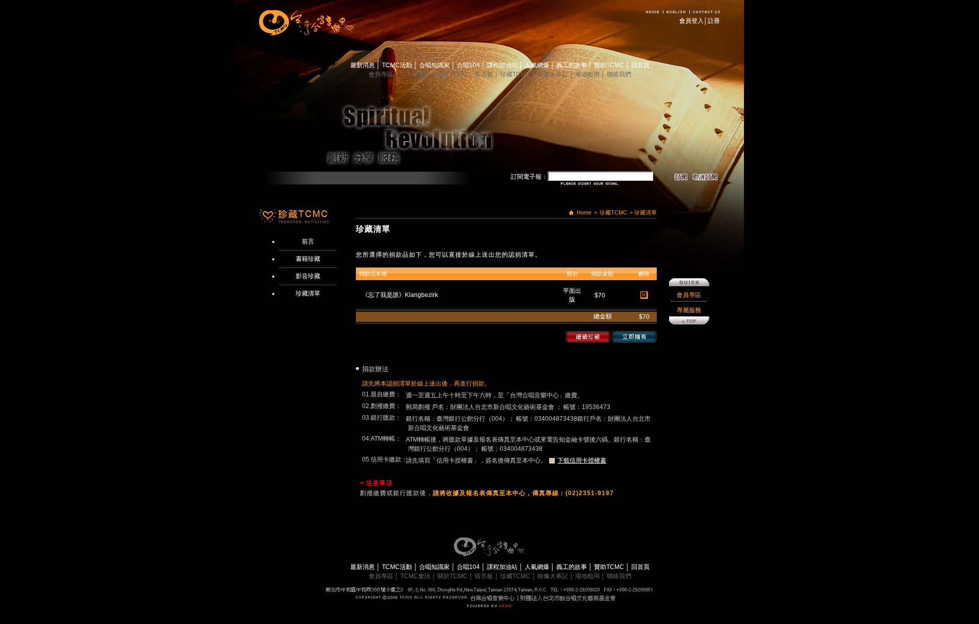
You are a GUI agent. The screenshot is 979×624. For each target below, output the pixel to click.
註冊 (714, 20)
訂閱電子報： (529, 176)
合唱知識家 (435, 65)
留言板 (485, 74)
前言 (308, 241)
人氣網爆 (538, 65)
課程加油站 (503, 65)
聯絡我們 (619, 74)
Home (584, 212)
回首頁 (640, 65)
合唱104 (469, 65)
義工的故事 (572, 65)
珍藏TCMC (516, 74)
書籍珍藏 (308, 258)
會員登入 (691, 20)
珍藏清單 (308, 293)
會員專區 (382, 74)
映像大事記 (553, 74)
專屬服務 (689, 310)
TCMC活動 (398, 65)
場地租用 (588, 74)
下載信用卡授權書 (581, 460)
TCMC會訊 (416, 74)
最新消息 (363, 65)
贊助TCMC (610, 65)
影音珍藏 (308, 276)
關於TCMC (453, 74)
